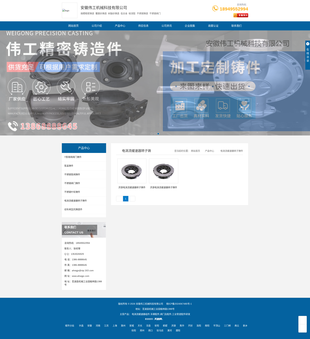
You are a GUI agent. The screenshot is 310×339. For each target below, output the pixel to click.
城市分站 (69, 325)
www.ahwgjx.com (80, 276)
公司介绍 (97, 25)
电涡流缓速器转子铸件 (75, 200)
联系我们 (236, 25)
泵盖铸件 (68, 165)
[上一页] (119, 198)
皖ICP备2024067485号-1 (179, 303)
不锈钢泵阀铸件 (72, 174)
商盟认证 (213, 25)
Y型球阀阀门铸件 (73, 157)
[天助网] (155, 319)
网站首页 (73, 25)
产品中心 (120, 25)
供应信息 (143, 25)
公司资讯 (166, 25)
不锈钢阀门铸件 (72, 183)
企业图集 (190, 25)
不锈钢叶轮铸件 (72, 192)
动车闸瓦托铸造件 (73, 209)
